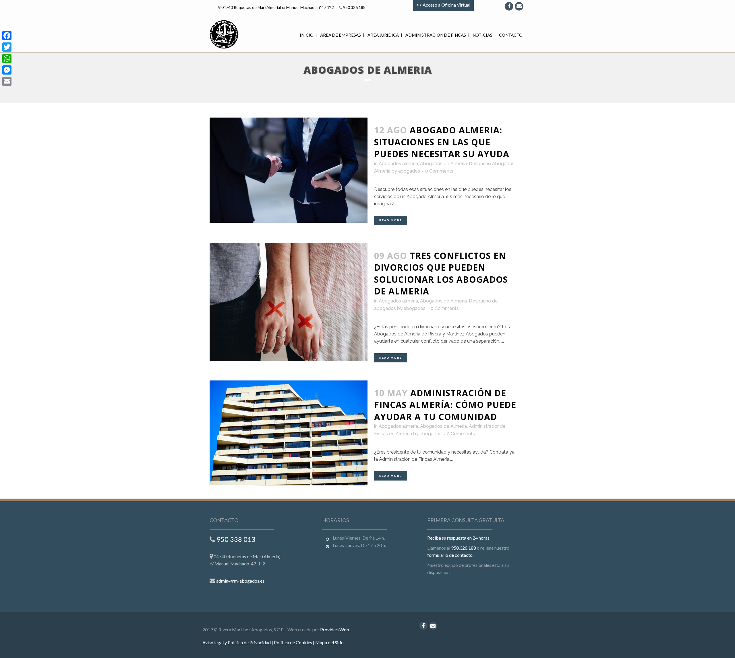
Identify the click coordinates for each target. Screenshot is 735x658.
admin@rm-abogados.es (240, 580)
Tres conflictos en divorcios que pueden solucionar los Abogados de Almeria (441, 273)
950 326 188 (354, 7)
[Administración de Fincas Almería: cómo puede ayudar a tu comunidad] (289, 433)
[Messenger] (7, 70)
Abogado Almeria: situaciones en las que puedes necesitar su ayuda (441, 142)
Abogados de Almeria (443, 163)
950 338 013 (236, 539)
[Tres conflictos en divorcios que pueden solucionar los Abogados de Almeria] (289, 302)
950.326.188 (463, 547)
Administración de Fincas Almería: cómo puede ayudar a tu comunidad (445, 405)
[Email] (7, 81)
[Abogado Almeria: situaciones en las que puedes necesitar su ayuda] (289, 170)
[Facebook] (7, 35)
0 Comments (439, 171)
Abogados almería (398, 163)
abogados (409, 171)
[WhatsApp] (7, 58)
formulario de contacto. (450, 555)
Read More (390, 220)
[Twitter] (7, 47)
